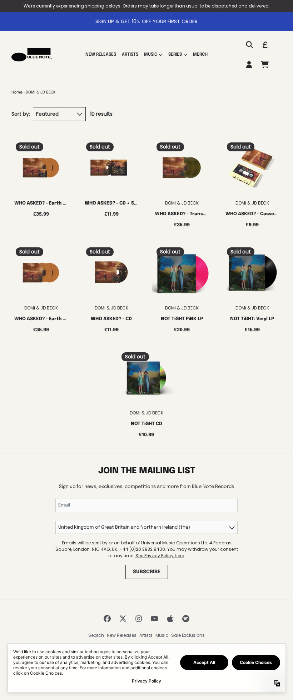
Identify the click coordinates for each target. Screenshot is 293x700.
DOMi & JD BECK (182, 203)
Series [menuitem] (175, 54)
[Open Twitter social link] (123, 618)
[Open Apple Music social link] (170, 618)
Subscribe (146, 571)
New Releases (121, 635)
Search (96, 635)
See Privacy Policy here (159, 556)
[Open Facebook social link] (107, 618)
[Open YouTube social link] (154, 618)
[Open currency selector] (265, 44)
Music (161, 635)
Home (17, 92)
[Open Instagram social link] (138, 618)
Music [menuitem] (150, 54)
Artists (146, 635)
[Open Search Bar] (249, 45)
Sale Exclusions (188, 635)
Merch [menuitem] (200, 54)
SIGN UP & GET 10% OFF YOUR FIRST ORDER (146, 21)
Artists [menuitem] (130, 54)
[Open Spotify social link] (186, 618)
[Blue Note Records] (31, 54)
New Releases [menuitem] (100, 54)
